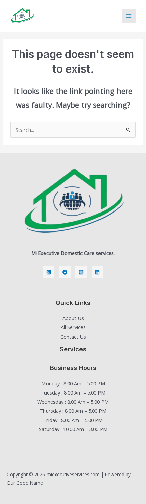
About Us (73, 318)
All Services (73, 327)
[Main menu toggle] (129, 16)
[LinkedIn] (97, 272)
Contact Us (73, 336)
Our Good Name (25, 483)
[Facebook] (65, 272)
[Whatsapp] (48, 272)
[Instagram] (81, 272)
